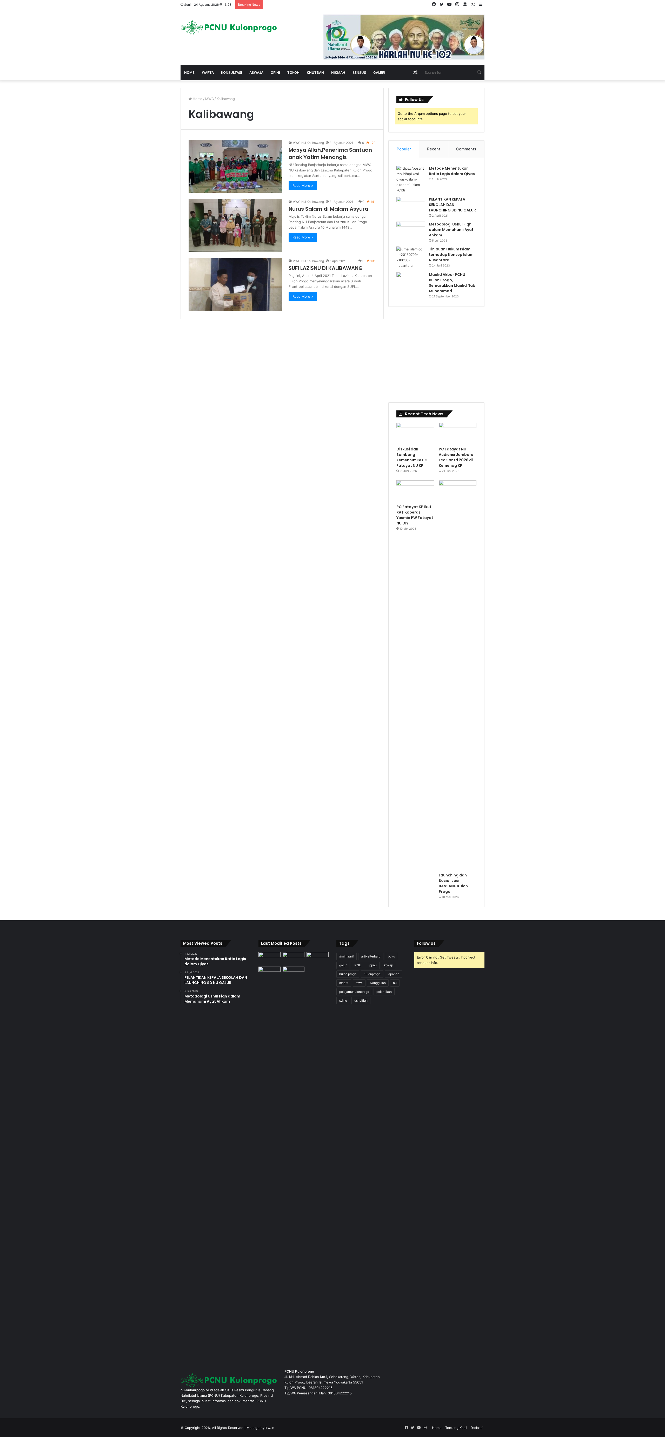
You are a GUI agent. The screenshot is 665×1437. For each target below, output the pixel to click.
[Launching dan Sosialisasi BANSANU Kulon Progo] (457, 675)
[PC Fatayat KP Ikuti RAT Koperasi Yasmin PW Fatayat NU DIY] (415, 491)
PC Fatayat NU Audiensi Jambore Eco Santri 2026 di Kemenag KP (456, 457)
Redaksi (477, 1428)
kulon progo (347, 974)
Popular (404, 149)
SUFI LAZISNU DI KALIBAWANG (326, 268)
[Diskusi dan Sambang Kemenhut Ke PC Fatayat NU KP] (415, 433)
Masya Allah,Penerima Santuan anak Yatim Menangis (330, 153)
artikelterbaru (371, 956)
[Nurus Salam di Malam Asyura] (235, 225)
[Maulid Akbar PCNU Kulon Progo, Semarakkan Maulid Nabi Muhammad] (410, 281)
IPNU (357, 965)
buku (391, 956)
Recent (433, 149)
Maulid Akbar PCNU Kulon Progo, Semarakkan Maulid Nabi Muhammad (452, 283)
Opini (275, 72)
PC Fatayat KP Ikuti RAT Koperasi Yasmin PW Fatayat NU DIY (414, 515)
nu (395, 983)
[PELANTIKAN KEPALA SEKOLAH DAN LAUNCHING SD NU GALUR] (410, 206)
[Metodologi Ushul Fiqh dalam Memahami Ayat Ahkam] (410, 231)
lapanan (393, 974)
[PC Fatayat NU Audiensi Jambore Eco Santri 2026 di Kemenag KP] (457, 433)
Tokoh (293, 72)
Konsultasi (231, 72)
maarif (343, 983)
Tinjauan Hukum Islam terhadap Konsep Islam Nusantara (451, 255)
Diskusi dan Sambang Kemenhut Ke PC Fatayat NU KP (411, 457)
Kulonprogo (372, 974)
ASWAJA (256, 72)
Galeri (379, 72)
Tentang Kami (456, 1428)
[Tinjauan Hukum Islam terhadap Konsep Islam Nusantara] (410, 257)
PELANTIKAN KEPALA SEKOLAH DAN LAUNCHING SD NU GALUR (452, 205)
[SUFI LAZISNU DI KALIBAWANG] (235, 284)
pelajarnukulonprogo (354, 992)
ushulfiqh (361, 1000)
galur (343, 965)
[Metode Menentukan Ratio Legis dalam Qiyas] (410, 179)
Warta (208, 72)
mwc (359, 983)
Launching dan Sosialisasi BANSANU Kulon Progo (453, 883)
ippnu (373, 965)
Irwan (269, 1428)
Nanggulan (378, 983)
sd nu (343, 1000)
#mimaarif (346, 956)
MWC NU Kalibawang (308, 143)
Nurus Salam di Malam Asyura (328, 208)
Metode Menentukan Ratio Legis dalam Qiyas (452, 171)
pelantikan (384, 992)
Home (189, 72)
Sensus (359, 72)
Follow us (426, 943)
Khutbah (315, 72)
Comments (466, 149)
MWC (209, 99)
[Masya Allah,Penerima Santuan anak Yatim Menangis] (235, 166)
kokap (388, 965)
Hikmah (338, 72)
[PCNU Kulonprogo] (229, 27)
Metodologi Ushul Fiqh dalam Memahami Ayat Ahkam (451, 230)
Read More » (302, 185)
